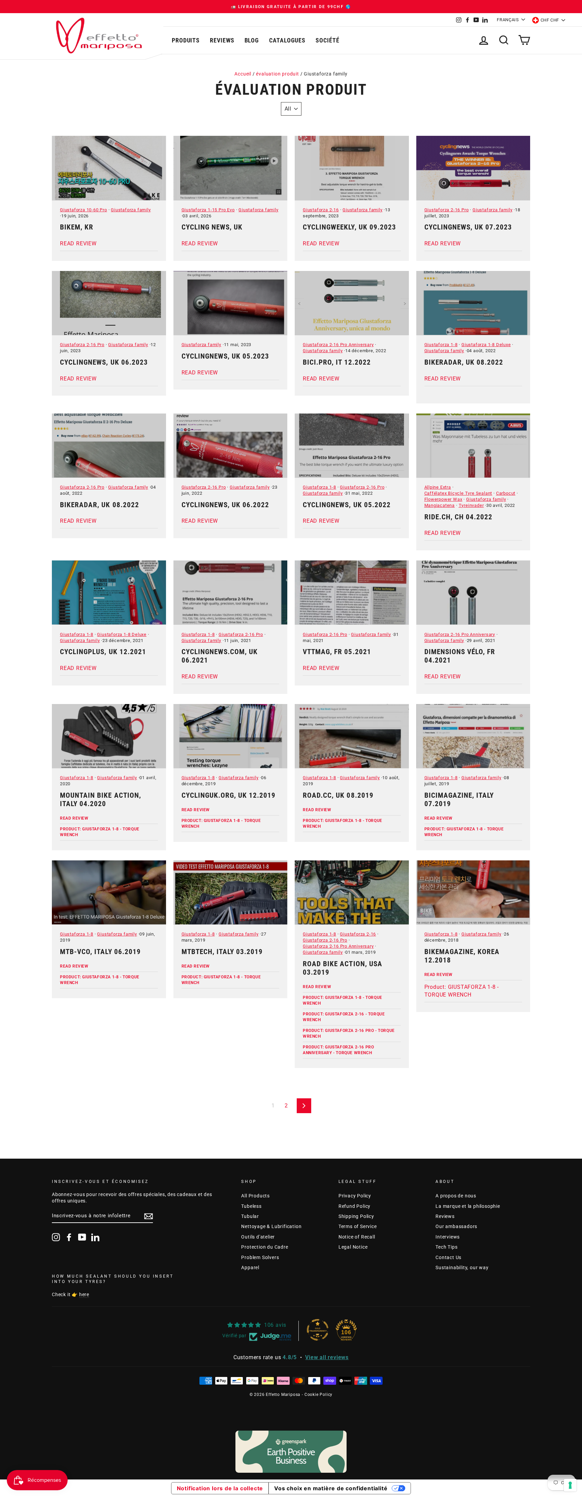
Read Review (74, 818)
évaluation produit (277, 74)
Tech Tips (446, 1247)
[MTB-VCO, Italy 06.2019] (109, 892)
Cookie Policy (318, 1394)
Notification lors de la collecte (220, 1488)
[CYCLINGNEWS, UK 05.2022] (352, 446)
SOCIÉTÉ (327, 40)
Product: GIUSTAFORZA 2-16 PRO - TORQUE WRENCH (349, 1033)
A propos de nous (455, 1195)
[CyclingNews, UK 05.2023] (230, 303)
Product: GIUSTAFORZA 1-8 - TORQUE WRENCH (99, 832)
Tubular (250, 1216)
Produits (186, 40)
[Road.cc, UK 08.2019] (352, 736)
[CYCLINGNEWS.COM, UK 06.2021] (230, 592)
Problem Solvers (260, 1257)
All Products (255, 1195)
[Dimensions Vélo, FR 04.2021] (473, 592)
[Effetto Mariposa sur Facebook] (69, 1237)
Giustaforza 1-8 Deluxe (486, 344)
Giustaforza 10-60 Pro (83, 209)
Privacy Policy (354, 1195)
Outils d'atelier (258, 1237)
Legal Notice (353, 1247)
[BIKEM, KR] (109, 168)
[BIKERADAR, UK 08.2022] (109, 446)
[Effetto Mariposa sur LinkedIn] (95, 1237)
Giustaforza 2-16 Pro (446, 209)
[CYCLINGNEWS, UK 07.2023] (473, 168)
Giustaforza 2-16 (321, 209)
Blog (252, 40)
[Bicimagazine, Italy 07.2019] (473, 736)
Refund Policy (354, 1206)
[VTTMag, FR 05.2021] (352, 592)
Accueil (242, 74)
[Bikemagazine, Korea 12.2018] (473, 892)
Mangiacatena (439, 505)
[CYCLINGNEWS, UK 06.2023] (109, 303)
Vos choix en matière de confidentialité (330, 1488)
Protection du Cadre (264, 1247)
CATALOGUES (287, 40)
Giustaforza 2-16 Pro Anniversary (338, 344)
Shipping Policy (356, 1216)
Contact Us (448, 1257)
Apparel (250, 1267)
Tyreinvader (471, 505)
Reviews (222, 40)
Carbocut (505, 493)
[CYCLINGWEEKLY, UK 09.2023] (352, 168)
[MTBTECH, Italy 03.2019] (230, 892)
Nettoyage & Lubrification (271, 1226)
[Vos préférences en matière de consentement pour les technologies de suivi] (570, 1485)
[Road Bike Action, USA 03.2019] (352, 892)
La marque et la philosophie (467, 1206)
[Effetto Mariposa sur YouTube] (82, 1237)
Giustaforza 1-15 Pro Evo (208, 209)
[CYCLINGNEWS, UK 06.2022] (230, 446)
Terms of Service (357, 1226)
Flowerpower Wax (443, 499)
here (84, 1294)
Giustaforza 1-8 (441, 344)
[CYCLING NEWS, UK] (230, 168)
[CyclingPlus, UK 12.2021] (109, 592)
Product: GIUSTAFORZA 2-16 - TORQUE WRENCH (344, 1017)
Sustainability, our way (461, 1267)
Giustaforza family (131, 209)
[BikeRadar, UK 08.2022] (473, 303)
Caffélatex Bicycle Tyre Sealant (458, 493)
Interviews (447, 1237)
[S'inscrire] (148, 1216)
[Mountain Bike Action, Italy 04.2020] (109, 736)
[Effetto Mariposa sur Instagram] (56, 1237)
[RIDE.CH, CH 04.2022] (473, 446)
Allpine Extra (437, 487)
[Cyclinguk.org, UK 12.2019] (230, 736)
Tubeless (251, 1206)
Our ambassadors (456, 1226)
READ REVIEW (78, 243)
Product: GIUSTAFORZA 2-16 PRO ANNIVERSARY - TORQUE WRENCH (338, 1050)
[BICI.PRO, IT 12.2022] (352, 303)
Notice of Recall (356, 1237)
